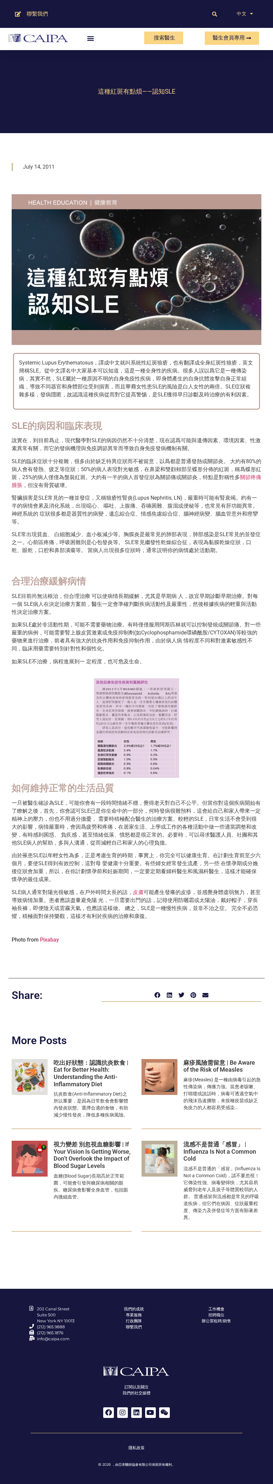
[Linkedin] (136, 1412)
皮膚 (138, 892)
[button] (215, 14)
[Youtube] (150, 1412)
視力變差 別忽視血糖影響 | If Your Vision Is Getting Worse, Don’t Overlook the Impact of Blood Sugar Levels (92, 1155)
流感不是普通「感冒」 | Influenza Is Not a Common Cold (219, 1151)
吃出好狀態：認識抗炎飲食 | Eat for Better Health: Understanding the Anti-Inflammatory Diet (91, 1073)
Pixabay (49, 940)
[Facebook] (108, 1412)
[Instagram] (122, 1412)
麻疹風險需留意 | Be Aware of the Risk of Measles (219, 1066)
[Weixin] (164, 1412)
